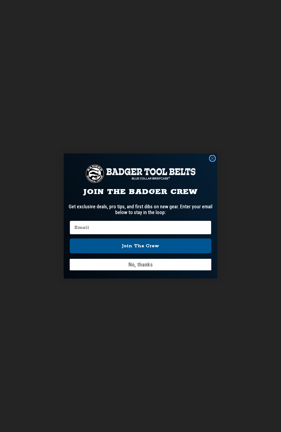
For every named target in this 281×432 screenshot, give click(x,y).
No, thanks (140, 264)
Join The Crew (140, 246)
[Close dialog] (212, 158)
